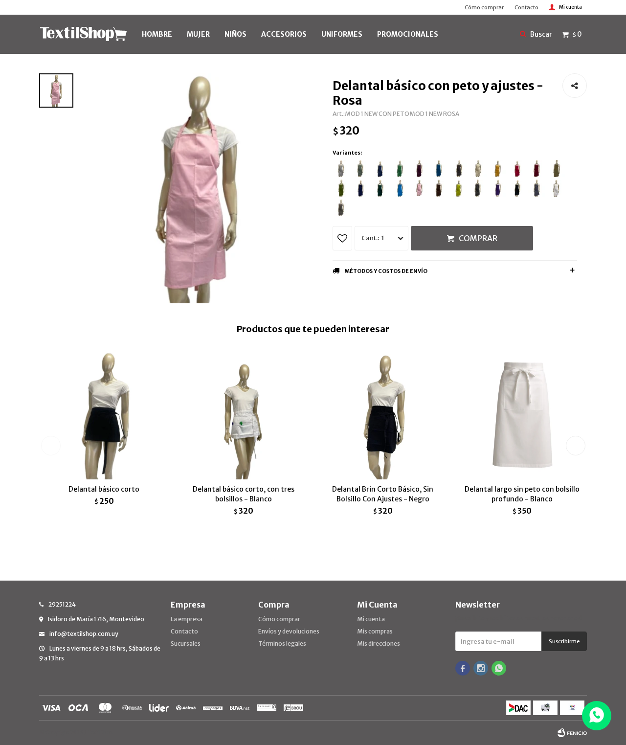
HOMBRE (157, 34)
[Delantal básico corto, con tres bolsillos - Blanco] (243, 414)
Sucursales (186, 643)
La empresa (186, 619)
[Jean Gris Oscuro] (458, 168)
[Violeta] (497, 188)
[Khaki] (556, 168)
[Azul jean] (380, 168)
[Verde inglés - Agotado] (380, 188)
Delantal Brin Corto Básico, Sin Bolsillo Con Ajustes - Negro (382, 494)
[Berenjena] (419, 168)
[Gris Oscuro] (536, 188)
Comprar (478, 238)
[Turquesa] (399, 188)
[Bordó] (536, 168)
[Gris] (478, 188)
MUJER (198, 34)
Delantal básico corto (103, 489)
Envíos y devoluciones (288, 631)
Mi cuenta (371, 619)
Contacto (526, 7)
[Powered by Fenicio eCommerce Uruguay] (572, 732)
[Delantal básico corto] (104, 414)
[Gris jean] (341, 207)
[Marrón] (438, 188)
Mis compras (375, 631)
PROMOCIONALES (407, 34)
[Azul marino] (360, 188)
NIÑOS (235, 34)
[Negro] (517, 188)
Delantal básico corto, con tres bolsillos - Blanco (243, 494)
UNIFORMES (341, 34)
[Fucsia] (517, 168)
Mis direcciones (378, 643)
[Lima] (458, 188)
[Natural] (478, 168)
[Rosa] (419, 188)
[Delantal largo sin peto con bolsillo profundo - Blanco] (522, 414)
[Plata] (341, 168)
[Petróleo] (438, 168)
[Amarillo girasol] (497, 168)
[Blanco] (556, 188)
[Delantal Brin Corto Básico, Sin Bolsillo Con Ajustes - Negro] (382, 414)
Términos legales (282, 643)
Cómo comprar (484, 7)
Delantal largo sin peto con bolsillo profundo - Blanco (522, 494)
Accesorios (284, 34)
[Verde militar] (341, 188)
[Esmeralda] (399, 168)
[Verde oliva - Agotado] (360, 168)
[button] (575, 445)
